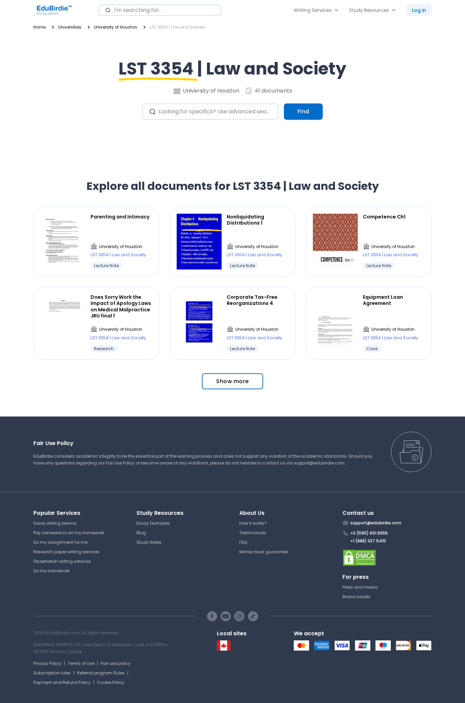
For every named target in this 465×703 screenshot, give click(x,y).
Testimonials (252, 533)
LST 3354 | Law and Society (118, 255)
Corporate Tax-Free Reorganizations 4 (252, 300)
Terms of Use (81, 663)
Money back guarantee (263, 552)
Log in (419, 10)
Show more (232, 381)
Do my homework (51, 571)
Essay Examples (153, 523)
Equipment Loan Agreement (383, 300)
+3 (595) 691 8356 (369, 533)
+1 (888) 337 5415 (368, 541)
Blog (141, 533)
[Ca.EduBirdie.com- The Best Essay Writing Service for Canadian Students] (223, 649)
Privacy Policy (47, 663)
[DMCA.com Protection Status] (387, 557)
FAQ (243, 542)
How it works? (253, 523)
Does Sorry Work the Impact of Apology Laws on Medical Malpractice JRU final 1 (121, 306)
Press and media (360, 587)
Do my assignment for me (60, 542)
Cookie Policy (110, 682)
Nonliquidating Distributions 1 (245, 220)
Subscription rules (51, 673)
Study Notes (149, 542)
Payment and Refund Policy (62, 682)
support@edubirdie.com (319, 463)
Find (303, 111)
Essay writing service (54, 523)
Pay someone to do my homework (68, 533)
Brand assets (356, 597)
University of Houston (120, 246)
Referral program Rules (101, 673)
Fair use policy (115, 663)
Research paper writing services (66, 552)
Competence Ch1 (384, 217)
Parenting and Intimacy (120, 217)
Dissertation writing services (62, 561)
